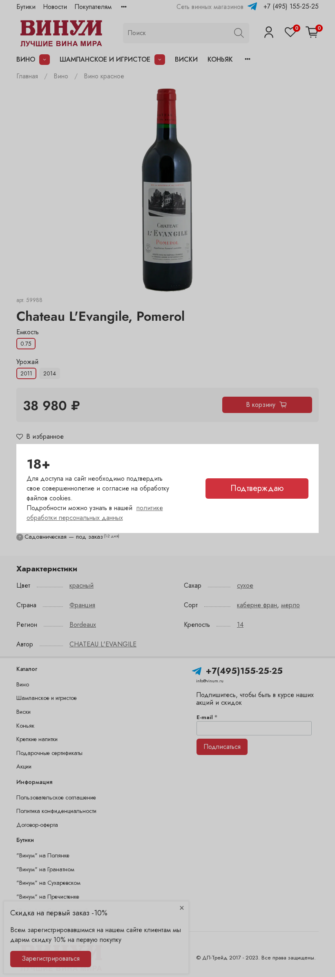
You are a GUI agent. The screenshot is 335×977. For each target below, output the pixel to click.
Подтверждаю (257, 488)
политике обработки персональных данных (95, 512)
